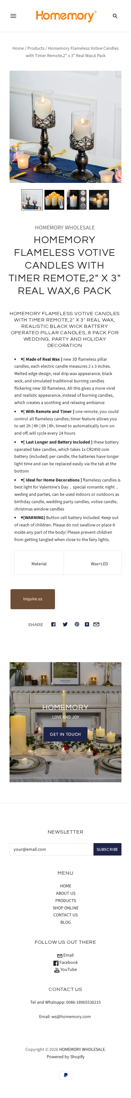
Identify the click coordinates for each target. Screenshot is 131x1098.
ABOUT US (65, 893)
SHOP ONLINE (66, 908)
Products (36, 48)
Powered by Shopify (66, 1057)
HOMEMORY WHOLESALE (65, 228)
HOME (65, 886)
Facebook (68, 962)
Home (18, 48)
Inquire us (32, 599)
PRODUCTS (65, 901)
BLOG (65, 922)
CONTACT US (65, 915)
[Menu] (13, 16)
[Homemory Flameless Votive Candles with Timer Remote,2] (31, 199)
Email (68, 955)
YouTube (68, 969)
